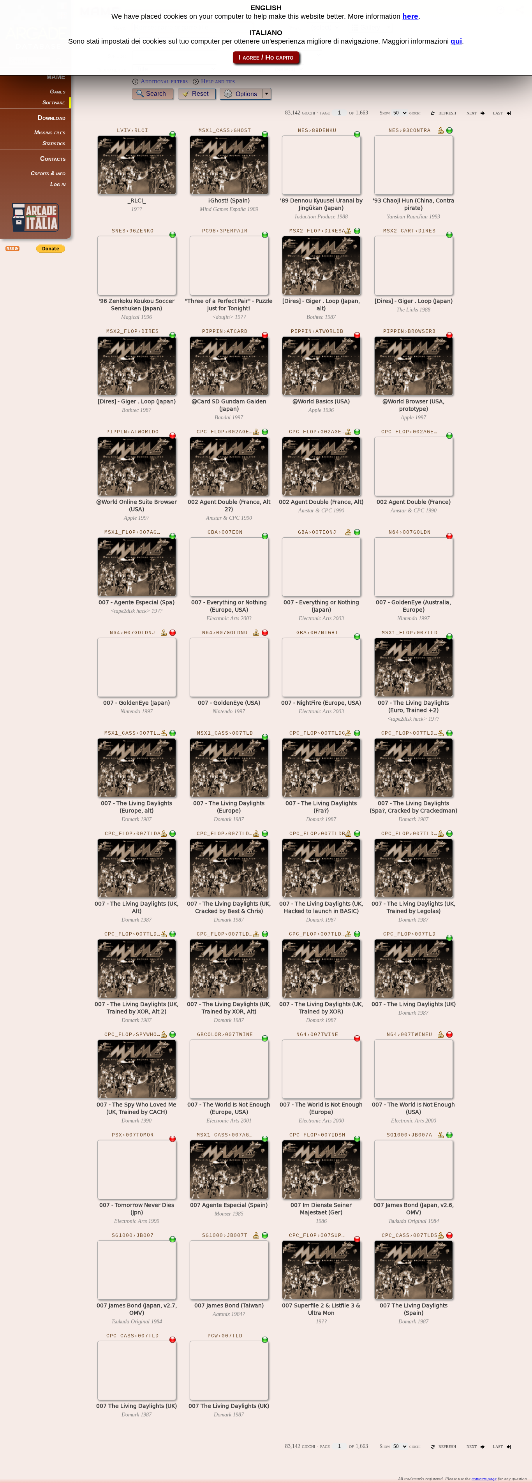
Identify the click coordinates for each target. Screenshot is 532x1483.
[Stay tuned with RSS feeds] (11, 248)
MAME (55, 77)
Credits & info (48, 173)
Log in (57, 184)
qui (456, 41)
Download (51, 117)
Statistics (53, 143)
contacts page (484, 1478)
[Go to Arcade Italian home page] (35, 217)
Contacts (52, 158)
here (410, 16)
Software (53, 103)
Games (57, 92)
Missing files (49, 132)
